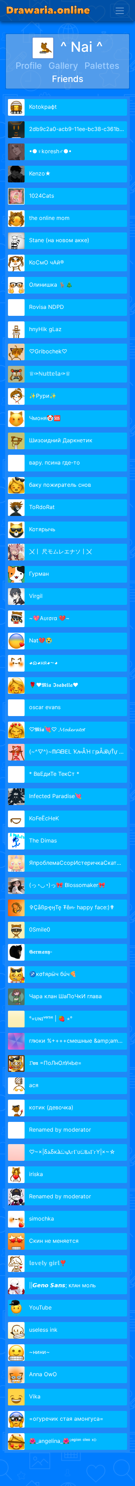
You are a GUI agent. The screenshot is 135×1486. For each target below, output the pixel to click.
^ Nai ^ (81, 46)
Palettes (101, 65)
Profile (29, 65)
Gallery (63, 65)
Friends (67, 78)
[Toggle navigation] (119, 11)
